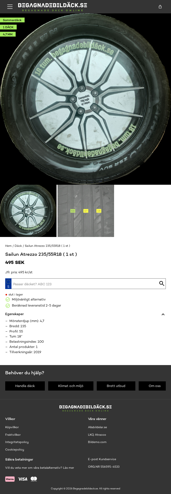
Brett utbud (116, 386)
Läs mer (68, 468)
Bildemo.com (97, 442)
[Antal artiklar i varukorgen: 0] (160, 7)
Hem (8, 246)
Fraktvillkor (13, 435)
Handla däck (25, 386)
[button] (28, 211)
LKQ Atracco (97, 435)
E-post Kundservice (102, 459)
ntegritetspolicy (17, 442)
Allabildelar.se (97, 427)
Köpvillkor (12, 427)
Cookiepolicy (14, 449)
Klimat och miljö (70, 386)
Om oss (155, 386)
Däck (18, 246)
